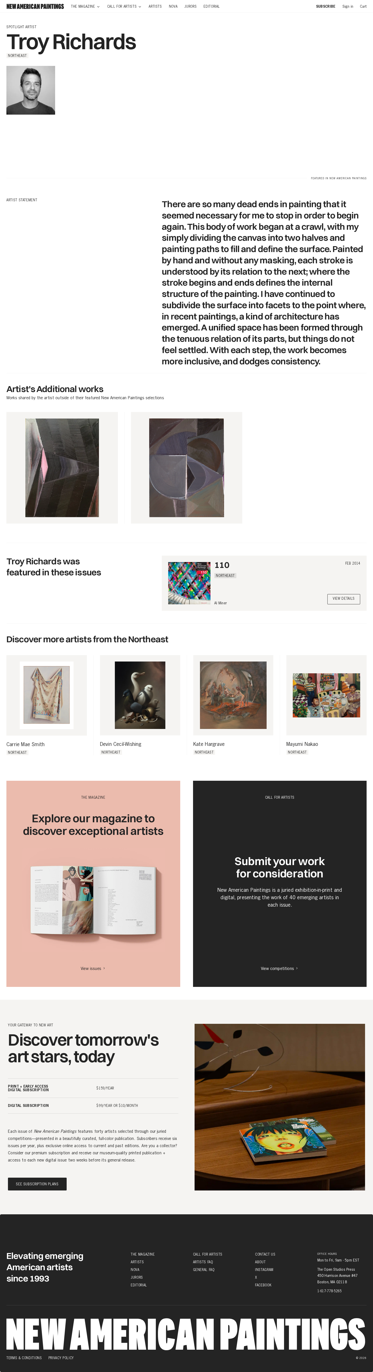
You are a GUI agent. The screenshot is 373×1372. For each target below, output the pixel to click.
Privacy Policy (61, 1358)
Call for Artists (208, 1254)
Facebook (263, 1285)
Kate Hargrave (209, 744)
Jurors (137, 1277)
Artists (137, 1262)
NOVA (135, 1269)
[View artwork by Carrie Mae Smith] (46, 695)
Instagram (264, 1269)
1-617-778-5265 (329, 1291)
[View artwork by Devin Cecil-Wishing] (140, 695)
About (260, 1262)
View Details (344, 598)
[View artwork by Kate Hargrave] (233, 695)
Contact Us (265, 1254)
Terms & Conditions (24, 1358)
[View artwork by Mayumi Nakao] (326, 695)
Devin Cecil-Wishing (121, 744)
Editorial (139, 1285)
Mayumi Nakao (302, 744)
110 (221, 564)
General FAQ (204, 1269)
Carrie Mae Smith (25, 744)
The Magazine (143, 1254)
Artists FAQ (203, 1262)
